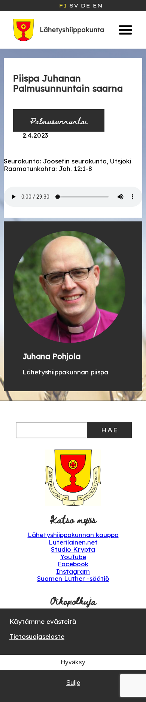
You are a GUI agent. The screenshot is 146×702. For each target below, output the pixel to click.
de (85, 5)
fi (63, 5)
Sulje (73, 682)
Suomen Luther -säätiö (73, 578)
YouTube (73, 557)
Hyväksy (73, 662)
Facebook (73, 564)
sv (73, 5)
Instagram (73, 571)
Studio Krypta (73, 549)
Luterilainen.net (73, 542)
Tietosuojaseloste (36, 636)
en (97, 5)
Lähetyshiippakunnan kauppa (73, 535)
